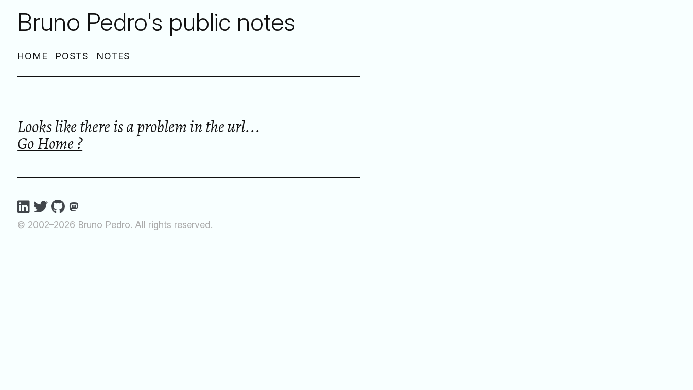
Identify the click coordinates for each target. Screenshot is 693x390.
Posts (72, 56)
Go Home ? (49, 143)
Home (32, 56)
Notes (113, 56)
